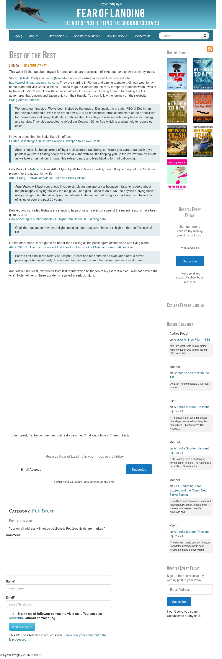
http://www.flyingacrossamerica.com (33, 82)
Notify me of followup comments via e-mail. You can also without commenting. (55, 615)
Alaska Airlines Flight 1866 (192, 339)
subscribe (16, 618)
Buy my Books (117, 36)
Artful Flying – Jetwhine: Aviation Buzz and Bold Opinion (47, 178)
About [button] (34, 36)
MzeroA (60, 78)
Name (10, 581)
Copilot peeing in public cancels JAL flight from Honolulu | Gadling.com (57, 219)
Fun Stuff (43, 510)
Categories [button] (56, 36)
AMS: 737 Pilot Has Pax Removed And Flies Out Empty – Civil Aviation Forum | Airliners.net (71, 247)
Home (18, 36)
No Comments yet (35, 66)
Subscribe (179, 601)
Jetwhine (33, 169)
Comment (13, 535)
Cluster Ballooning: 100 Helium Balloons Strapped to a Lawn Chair (54, 141)
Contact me (142, 36)
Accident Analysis (87, 36)
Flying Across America (24, 100)
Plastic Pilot (29, 78)
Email (10, 597)
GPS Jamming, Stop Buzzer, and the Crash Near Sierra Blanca (189, 490)
